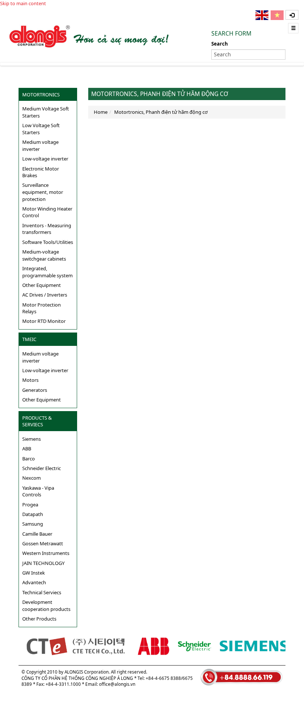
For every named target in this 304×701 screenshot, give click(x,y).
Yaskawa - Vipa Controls (38, 491)
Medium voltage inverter (40, 145)
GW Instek (33, 572)
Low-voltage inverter (45, 158)
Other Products (39, 618)
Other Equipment (41, 285)
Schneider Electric (41, 468)
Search (219, 43)
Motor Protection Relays (41, 308)
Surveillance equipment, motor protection (42, 192)
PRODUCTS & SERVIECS (37, 421)
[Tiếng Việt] (278, 15)
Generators (34, 390)
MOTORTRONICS (41, 94)
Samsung (32, 523)
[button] (292, 14)
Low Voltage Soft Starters (41, 129)
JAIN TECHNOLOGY (43, 563)
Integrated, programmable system (47, 272)
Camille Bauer (37, 533)
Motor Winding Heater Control (47, 212)
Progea (30, 504)
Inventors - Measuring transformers (46, 229)
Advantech (34, 582)
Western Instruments (45, 553)
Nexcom (31, 478)
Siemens (31, 439)
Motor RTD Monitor (44, 321)
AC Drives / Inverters (44, 294)
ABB (26, 448)
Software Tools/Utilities (47, 242)
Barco (28, 458)
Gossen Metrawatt (42, 543)
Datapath (32, 514)
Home (101, 112)
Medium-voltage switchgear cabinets (44, 255)
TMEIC (29, 339)
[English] (262, 15)
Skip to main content (23, 3)
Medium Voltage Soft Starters (45, 112)
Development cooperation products (46, 605)
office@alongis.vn (117, 684)
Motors (30, 380)
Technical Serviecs (41, 592)
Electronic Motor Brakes (40, 172)
